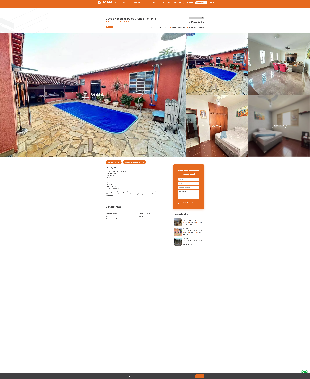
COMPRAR (137, 2)
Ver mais (108, 198)
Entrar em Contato (188, 202)
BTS (164, 2)
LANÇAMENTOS (155, 2)
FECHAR (199, 376)
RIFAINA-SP (177, 2)
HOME (117, 2)
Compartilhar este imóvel (133, 162)
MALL (169, 2)
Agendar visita (112, 162)
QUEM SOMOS (126, 2)
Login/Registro (188, 2)
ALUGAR (145, 2)
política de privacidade (184, 376)
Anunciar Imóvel (201, 2)
